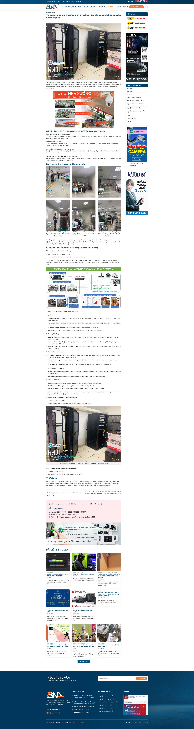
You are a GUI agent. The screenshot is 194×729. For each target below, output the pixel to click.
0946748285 (85, 512)
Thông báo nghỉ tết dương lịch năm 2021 (57, 611)
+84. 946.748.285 (79, 1)
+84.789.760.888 (70, 1)
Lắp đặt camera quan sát (134, 97)
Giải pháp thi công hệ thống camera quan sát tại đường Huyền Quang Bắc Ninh (109, 575)
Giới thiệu (79, 7)
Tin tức (110, 7)
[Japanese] (141, 1)
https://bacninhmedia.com (67, 514)
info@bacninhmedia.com (53, 1)
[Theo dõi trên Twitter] (131, 1)
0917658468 (61, 512)
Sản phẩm (102, 7)
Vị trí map (90, 703)
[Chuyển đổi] (146, 116)
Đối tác (118, 7)
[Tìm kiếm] (146, 7)
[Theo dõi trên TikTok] (53, 713)
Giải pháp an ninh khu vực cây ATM (83, 574)
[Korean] (144, 1)
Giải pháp (93, 7)
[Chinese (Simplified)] (136, 1)
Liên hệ (125, 7)
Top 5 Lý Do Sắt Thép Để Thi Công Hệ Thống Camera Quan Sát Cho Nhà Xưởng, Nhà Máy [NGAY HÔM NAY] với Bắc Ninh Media (102, 492)
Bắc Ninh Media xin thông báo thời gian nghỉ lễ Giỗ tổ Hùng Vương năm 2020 (83, 646)
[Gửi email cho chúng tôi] (132, 1)
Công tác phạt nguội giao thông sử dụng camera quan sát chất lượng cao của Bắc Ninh (108, 594)
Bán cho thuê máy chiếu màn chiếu (135, 104)
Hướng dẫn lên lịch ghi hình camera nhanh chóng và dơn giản (58, 574)
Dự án (86, 7)
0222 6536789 (73, 512)
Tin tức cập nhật (50, 12)
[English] (138, 1)
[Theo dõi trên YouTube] (58, 713)
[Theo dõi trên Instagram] (50, 713)
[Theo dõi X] (55, 713)
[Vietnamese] (146, 1)
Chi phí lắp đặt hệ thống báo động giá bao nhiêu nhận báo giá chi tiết (57, 645)
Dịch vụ (129, 94)
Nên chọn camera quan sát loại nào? (82, 611)
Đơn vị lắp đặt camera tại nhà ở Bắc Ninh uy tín (109, 645)
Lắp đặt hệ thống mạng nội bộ (135, 100)
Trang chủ (69, 7)
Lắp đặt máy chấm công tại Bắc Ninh (136, 112)
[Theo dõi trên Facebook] (128, 1)
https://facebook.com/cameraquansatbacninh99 (77, 517)
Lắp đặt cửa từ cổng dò (133, 108)
